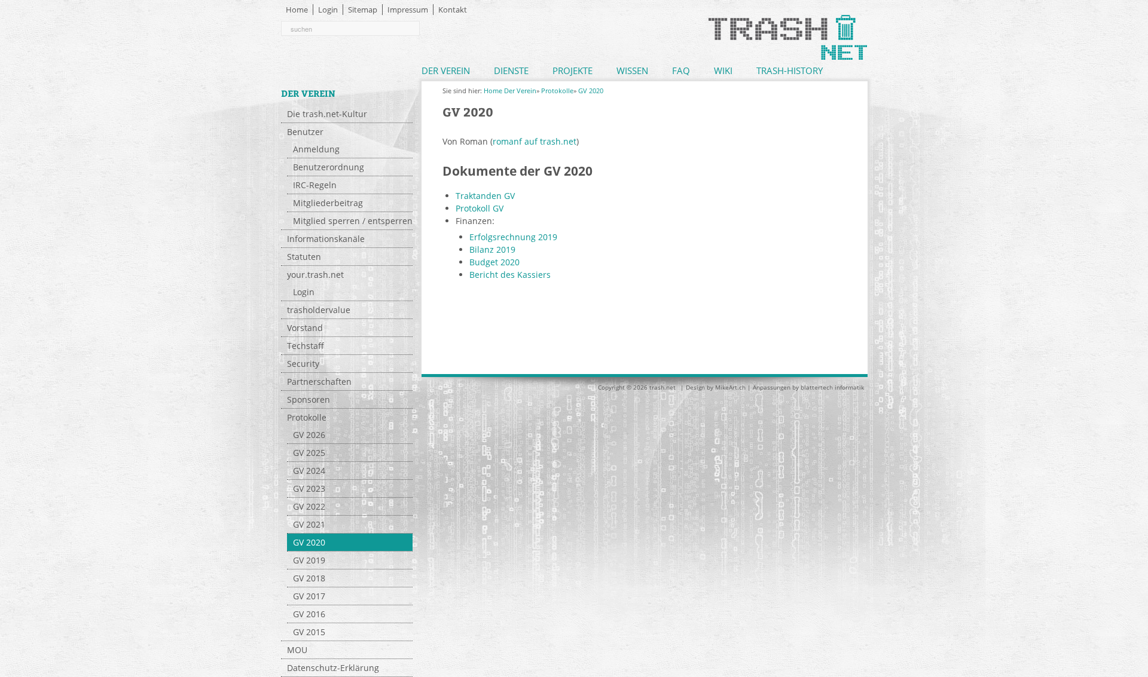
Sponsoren (308, 399)
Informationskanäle (326, 238)
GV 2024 (309, 470)
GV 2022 (309, 506)
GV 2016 (309, 614)
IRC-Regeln (315, 185)
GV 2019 (309, 560)
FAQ (681, 70)
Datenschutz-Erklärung (333, 667)
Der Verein (446, 70)
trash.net (662, 387)
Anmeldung (316, 149)
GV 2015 (309, 632)
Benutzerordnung (328, 167)
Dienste (511, 70)
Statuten (304, 256)
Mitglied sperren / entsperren (353, 220)
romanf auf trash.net (534, 141)
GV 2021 (309, 524)
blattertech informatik (832, 387)
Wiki (723, 70)
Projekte (572, 70)
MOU (297, 649)
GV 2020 (309, 542)
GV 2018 (309, 578)
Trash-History (789, 70)
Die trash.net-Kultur (327, 114)
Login (328, 9)
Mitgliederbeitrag (328, 203)
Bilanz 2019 (492, 249)
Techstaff (305, 345)
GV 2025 (309, 452)
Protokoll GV (479, 208)
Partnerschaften (319, 381)
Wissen (632, 70)
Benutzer (305, 131)
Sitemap (362, 9)
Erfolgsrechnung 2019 (513, 237)
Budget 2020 (494, 262)
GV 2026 (309, 434)
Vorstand (305, 327)
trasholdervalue (318, 309)
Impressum (407, 9)
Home (297, 9)
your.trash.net (315, 274)
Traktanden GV (485, 195)
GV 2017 (309, 596)
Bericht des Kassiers (510, 274)
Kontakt (452, 9)
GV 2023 (309, 488)
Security (303, 363)
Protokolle (306, 417)
